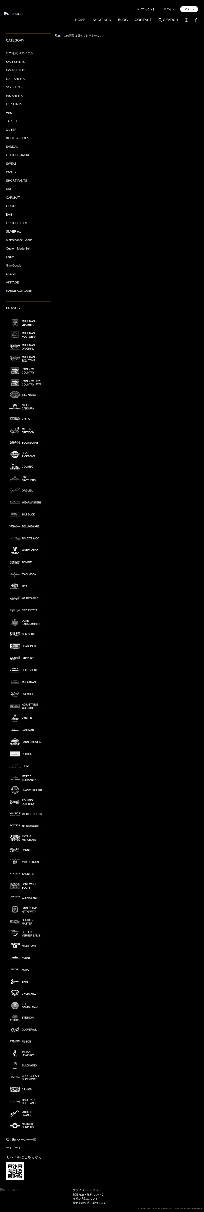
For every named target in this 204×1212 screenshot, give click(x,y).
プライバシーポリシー (87, 1190)
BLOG (123, 20)
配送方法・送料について (88, 1194)
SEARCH (170, 20)
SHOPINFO (101, 20)
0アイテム (189, 9)
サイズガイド (15, 1148)
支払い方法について (85, 1198)
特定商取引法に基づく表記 (89, 1202)
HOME (80, 20)
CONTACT (143, 20)
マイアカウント (146, 9)
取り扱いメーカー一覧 (21, 1139)
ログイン (169, 9)
